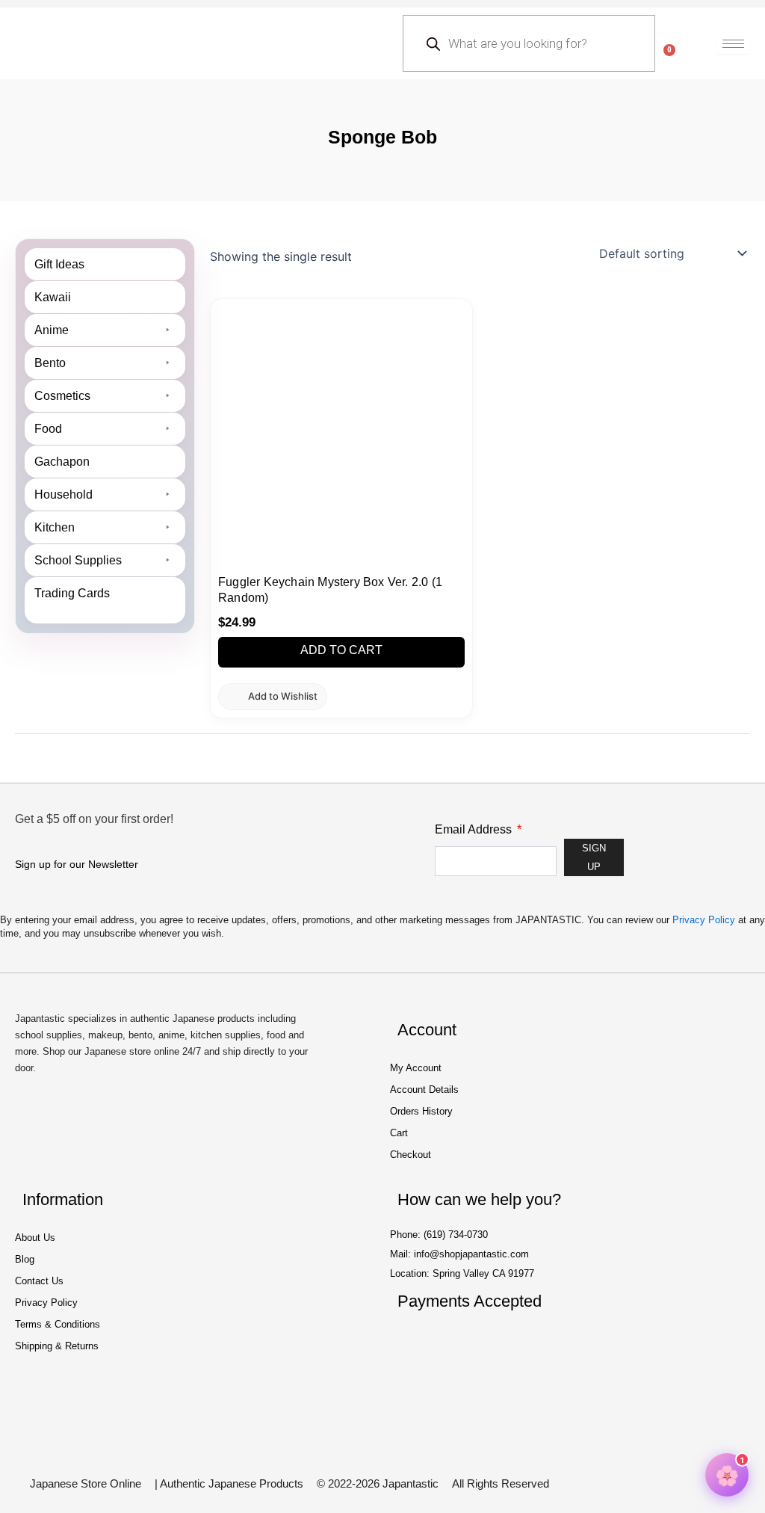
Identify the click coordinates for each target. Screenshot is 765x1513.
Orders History (421, 1111)
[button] (272, 696)
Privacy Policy (703, 919)
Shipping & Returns (57, 1346)
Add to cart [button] (341, 650)
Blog (24, 1259)
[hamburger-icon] (733, 44)
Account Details (424, 1089)
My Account (416, 1067)
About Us (35, 1237)
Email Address (475, 829)
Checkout (410, 1154)
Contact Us (39, 1280)
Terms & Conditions (57, 1324)
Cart (399, 1132)
